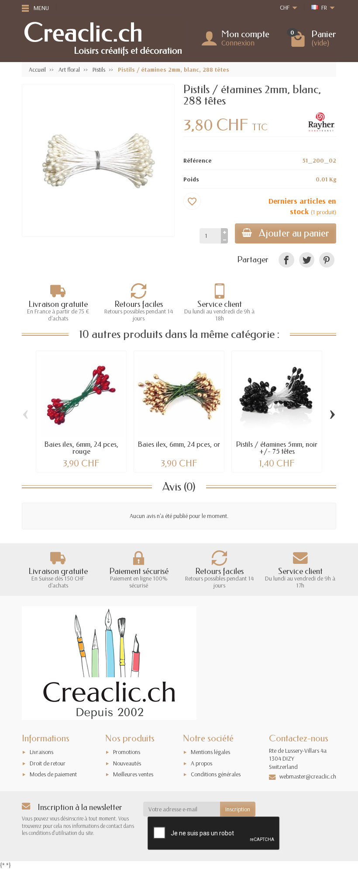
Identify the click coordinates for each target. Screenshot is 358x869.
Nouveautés (127, 763)
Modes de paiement (53, 774)
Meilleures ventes (133, 774)
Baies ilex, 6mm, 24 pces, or (179, 444)
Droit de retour (47, 763)
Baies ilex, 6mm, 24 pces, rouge (81, 447)
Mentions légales (210, 752)
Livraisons (41, 752)
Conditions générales (216, 774)
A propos (201, 763)
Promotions (126, 752)
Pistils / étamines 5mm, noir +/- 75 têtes (276, 447)
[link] (286, 260)
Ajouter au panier (294, 233)
